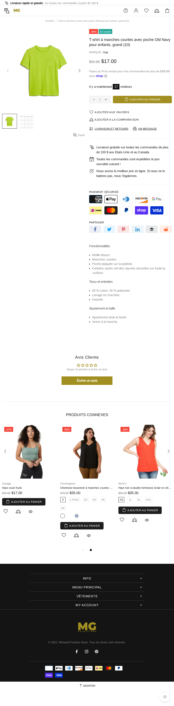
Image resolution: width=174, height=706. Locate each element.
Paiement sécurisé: (104, 192)
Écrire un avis (87, 380)
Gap (105, 52)
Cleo (129, 483)
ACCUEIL (50, 21)
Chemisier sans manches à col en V (148, 487)
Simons (72, 483)
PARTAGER (96, 222)
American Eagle (19, 483)
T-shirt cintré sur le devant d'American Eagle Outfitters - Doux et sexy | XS (37, 487)
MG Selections (17, 10)
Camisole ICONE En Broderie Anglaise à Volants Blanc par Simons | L (95, 487)
